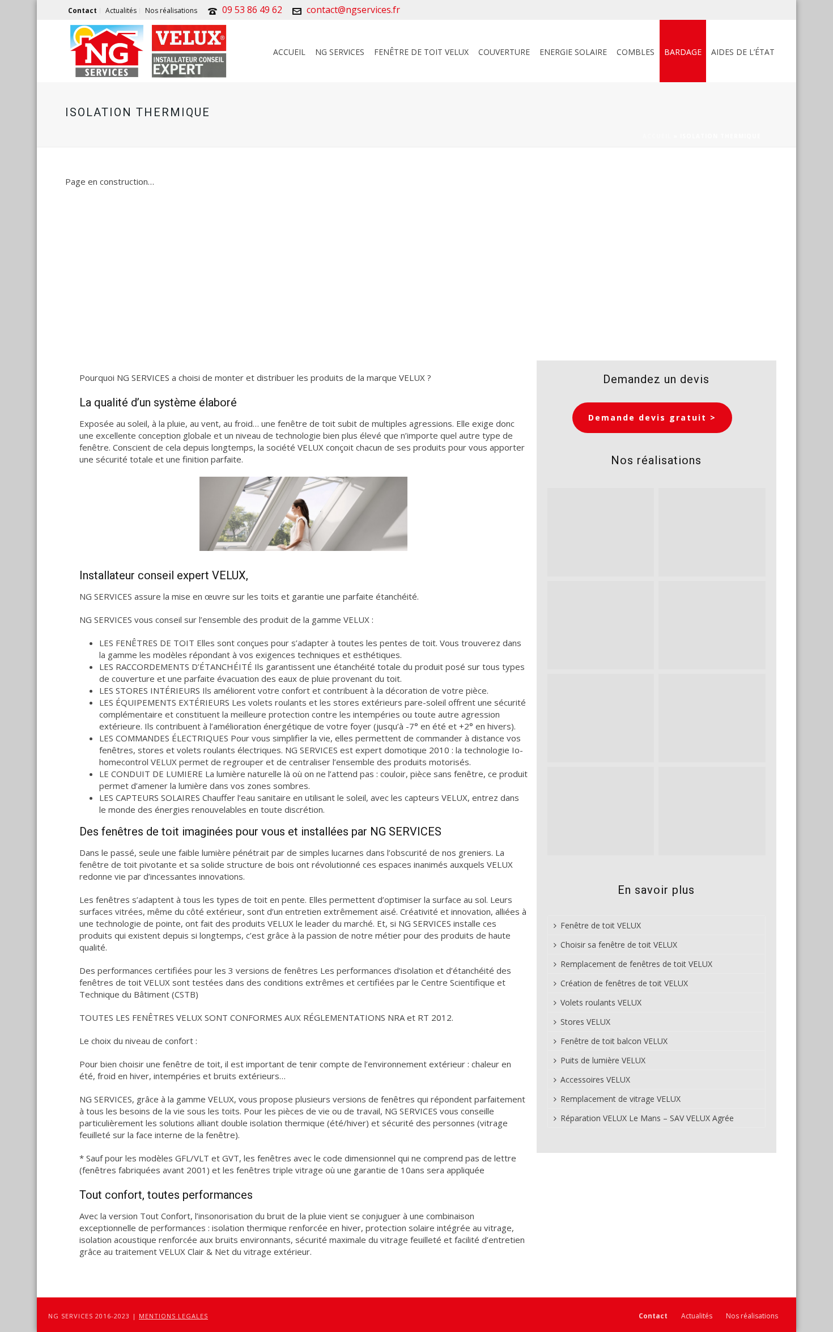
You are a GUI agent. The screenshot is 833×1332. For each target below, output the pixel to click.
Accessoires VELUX (595, 1079)
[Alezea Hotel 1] (712, 811)
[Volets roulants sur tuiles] (600, 811)
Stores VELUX (585, 1021)
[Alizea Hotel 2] (712, 625)
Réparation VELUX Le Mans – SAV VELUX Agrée (647, 1118)
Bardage (683, 51)
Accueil (289, 51)
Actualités (696, 1316)
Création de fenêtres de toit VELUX (624, 983)
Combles (635, 51)
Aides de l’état (743, 51)
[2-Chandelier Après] (600, 532)
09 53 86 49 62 (252, 9)
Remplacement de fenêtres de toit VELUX (636, 963)
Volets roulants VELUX (600, 1002)
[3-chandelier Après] (712, 532)
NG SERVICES (339, 51)
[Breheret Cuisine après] (600, 718)
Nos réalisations (752, 1316)
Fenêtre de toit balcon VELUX (614, 1041)
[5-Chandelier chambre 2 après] (600, 625)
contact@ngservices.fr (353, 9)
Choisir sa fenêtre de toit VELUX (618, 944)
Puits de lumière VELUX (602, 1060)
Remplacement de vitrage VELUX (620, 1098)
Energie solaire (573, 51)
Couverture (504, 51)
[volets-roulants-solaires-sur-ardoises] (712, 718)
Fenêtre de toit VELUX (421, 51)
